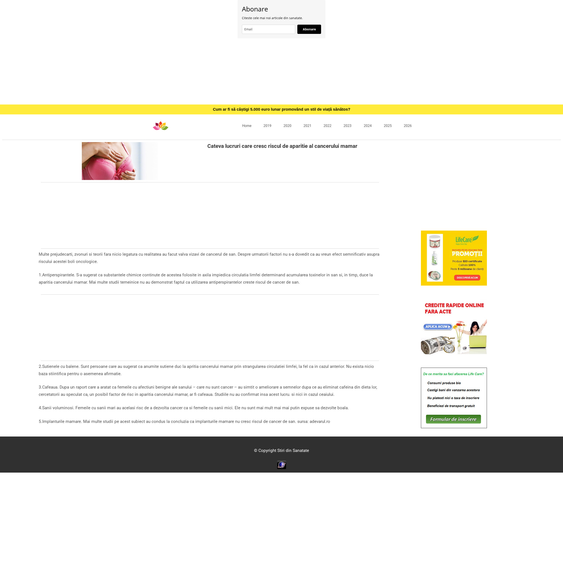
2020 (287, 126)
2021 (307, 126)
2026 (408, 126)
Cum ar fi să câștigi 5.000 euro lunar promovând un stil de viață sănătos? (281, 109)
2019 (267, 126)
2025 (388, 126)
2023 (347, 126)
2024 (368, 126)
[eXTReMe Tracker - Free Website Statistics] (281, 464)
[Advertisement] (281, 71)
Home (246, 126)
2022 (327, 126)
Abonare (309, 29)
